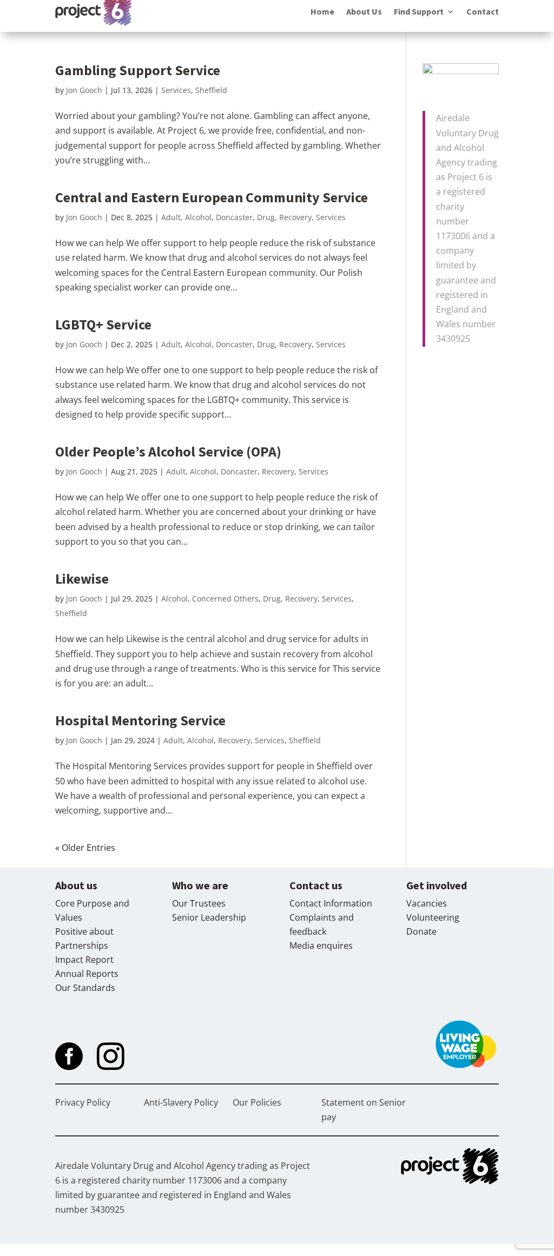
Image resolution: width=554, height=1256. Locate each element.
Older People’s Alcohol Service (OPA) (168, 451)
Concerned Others (225, 598)
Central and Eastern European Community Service (211, 197)
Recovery (295, 217)
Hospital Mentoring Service (140, 720)
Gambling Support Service (137, 70)
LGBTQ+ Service (103, 324)
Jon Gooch (84, 90)
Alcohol (198, 217)
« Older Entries (85, 848)
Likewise (82, 578)
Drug (266, 217)
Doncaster (234, 217)
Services (176, 90)
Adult (171, 217)
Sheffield (211, 90)
